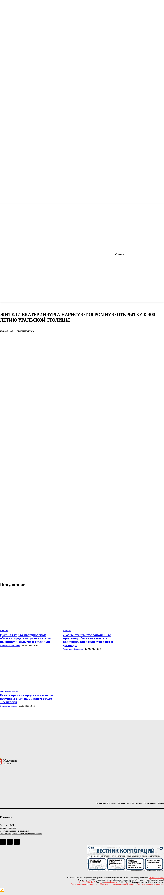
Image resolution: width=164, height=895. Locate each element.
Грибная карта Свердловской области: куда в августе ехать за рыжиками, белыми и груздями (25, 638)
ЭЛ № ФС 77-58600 (156, 877)
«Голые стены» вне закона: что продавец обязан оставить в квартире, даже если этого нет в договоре (88, 640)
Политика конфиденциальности (85, 884)
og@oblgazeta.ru (111, 882)
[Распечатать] (52, 331)
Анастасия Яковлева (10, 645)
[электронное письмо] (42, 331)
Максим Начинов (25, 331)
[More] (80, 331)
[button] (119, 254)
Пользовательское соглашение (150, 884)
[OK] (13, 576)
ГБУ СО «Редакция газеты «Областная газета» (21, 833)
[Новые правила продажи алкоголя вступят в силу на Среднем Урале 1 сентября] (28, 669)
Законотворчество (9, 690)
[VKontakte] (7, 576)
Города (4, 326)
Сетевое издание (8, 828)
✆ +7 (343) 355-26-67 (87, 882)
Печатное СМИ (7, 825)
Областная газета (8, 705)
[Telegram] (61, 331)
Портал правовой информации (14, 831)
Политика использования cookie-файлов (118, 884)
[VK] (70, 331)
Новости (4, 630)
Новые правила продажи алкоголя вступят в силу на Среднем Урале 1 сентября (27, 698)
